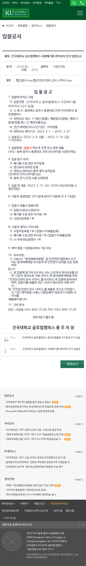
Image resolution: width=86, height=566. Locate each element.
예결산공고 (39, 503)
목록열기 (82, 524)
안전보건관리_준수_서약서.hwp (54, 80)
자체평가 (24, 503)
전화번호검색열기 (82, 3)
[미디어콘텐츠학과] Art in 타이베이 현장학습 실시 (31, 494)
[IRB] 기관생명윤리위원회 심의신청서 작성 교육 (30, 485)
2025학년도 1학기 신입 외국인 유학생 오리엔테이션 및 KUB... (37, 457)
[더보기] (79, 396)
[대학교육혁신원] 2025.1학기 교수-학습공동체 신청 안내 (35, 434)
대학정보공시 (8, 503)
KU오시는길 (10, 518)
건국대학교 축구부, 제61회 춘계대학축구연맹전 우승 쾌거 (34, 467)
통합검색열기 (74, 3)
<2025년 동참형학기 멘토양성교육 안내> (26, 490)
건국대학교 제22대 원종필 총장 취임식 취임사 (29, 402)
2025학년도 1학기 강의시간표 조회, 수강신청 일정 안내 (33, 430)
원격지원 (58, 510)
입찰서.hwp (26, 80)
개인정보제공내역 (10, 510)
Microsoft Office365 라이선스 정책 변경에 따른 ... (31, 411)
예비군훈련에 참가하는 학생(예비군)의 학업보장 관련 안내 (35, 406)
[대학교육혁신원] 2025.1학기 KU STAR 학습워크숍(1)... (35, 439)
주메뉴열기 (80, 13)
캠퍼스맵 (70, 510)
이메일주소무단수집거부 (36, 510)
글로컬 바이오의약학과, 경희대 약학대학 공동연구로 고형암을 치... (39, 462)
